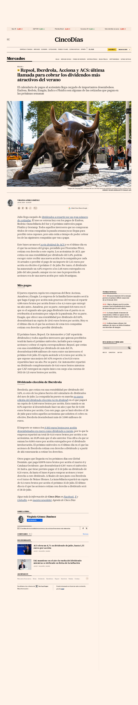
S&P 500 (36, 29)
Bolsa (57, 59)
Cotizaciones (53, 49)
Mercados (37, 49)
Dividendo (41, 579)
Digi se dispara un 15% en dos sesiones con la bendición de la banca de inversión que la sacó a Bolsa (116, 306)
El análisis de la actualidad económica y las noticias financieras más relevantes (45, 528)
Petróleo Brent (59, 29)
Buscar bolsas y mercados (113, 342)
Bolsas (20, 67)
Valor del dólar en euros (112, 29)
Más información (22, 589)
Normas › (86, 534)
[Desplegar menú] (8, 39)
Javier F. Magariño (39, 551)
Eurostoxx (112, 352)
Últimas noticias (74, 49)
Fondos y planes (63, 49)
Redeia (71, 579)
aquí (62, 589)
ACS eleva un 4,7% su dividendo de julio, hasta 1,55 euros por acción (59, 547)
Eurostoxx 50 (85, 29)
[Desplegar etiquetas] (87, 578)
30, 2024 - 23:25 (24, 202)
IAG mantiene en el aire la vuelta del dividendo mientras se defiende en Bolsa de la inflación (58, 562)
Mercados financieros (24, 579)
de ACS (53, 244)
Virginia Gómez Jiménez (28, 200)
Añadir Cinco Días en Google (79, 208)
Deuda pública (103, 59)
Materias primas (92, 59)
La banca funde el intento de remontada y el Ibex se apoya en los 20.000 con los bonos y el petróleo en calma (116, 316)
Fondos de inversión (79, 59)
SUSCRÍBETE (112, 49)
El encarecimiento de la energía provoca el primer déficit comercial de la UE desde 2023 (117, 298)
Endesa (77, 579)
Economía (44, 49)
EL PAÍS (90, 48)
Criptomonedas (114, 59)
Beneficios (49, 579)
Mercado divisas (66, 59)
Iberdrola (64, 579)
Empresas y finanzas (26, 49)
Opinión (83, 49)
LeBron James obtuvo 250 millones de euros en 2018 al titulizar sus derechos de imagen (116, 325)
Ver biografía (32, 520)
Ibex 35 (14, 29)
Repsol (57, 579)
